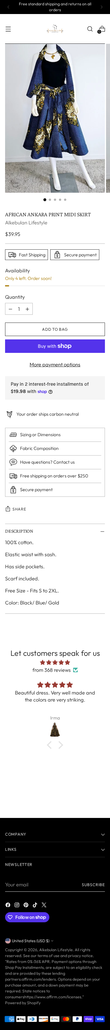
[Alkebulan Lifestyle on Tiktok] (35, 906)
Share (19, 509)
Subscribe (93, 884)
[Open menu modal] (8, 29)
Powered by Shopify (23, 1002)
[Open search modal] (90, 29)
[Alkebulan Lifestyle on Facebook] (8, 906)
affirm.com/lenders (39, 979)
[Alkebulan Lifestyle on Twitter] (44, 906)
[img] (55, 662)
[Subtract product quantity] (10, 308)
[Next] (101, 7)
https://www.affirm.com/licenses (52, 996)
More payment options (55, 364)
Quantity (15, 297)
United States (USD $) (30, 940)
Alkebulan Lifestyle (26, 222)
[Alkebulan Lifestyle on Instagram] (17, 906)
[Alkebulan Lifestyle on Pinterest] (26, 906)
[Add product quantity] (27, 308)
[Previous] (8, 7)
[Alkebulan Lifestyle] (55, 29)
